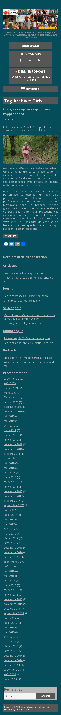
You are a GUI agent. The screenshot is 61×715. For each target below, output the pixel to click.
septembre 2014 (14, 669)
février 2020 (11, 397)
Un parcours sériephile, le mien (23, 300)
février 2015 (11, 646)
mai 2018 (9, 468)
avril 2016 (9, 580)
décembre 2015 (13, 599)
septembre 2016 (14, 561)
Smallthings (40, 130)
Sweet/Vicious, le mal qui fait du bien (26, 273)
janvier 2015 (11, 651)
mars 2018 (10, 477)
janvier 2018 (11, 486)
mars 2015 (10, 641)
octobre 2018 (12, 453)
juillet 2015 (10, 622)
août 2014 (10, 674)
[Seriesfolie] (30, 27)
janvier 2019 (11, 439)
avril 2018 (9, 472)
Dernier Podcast (32, 71)
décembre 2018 (13, 444)
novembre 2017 (13, 496)
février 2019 (11, 435)
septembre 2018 (14, 458)
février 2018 (11, 482)
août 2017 (10, 510)
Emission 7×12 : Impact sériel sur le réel (30, 78)
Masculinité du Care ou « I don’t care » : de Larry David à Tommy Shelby (29, 317)
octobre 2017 (12, 500)
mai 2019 (9, 421)
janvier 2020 (11, 402)
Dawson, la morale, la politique (23, 323)
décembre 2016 (13, 547)
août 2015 (10, 618)
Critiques (10, 265)
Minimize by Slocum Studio (16, 709)
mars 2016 (10, 585)
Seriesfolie (25, 707)
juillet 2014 (10, 679)
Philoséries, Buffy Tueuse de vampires (27, 338)
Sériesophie (12, 308)
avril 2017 (9, 529)
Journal (8, 288)
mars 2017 (10, 533)
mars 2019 (10, 430)
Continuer (10, 236)
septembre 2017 (14, 505)
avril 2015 (9, 636)
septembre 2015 (14, 613)
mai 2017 (9, 524)
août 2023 (10, 383)
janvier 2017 (11, 543)
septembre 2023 (14, 378)
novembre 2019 (13, 411)
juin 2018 (9, 463)
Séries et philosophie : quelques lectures (28, 343)
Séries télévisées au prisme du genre (26, 296)
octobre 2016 (12, 557)
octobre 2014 (12, 665)
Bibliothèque (13, 331)
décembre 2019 (13, 406)
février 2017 (11, 538)
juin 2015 (9, 627)
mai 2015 (9, 632)
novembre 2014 (13, 660)
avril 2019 (9, 425)
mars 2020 (10, 392)
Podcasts (10, 350)
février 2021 (11, 388)
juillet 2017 (10, 514)
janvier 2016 (11, 594)
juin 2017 (9, 519)
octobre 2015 (12, 608)
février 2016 (11, 590)
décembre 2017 (13, 491)
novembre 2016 (13, 552)
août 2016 (10, 566)
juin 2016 (9, 571)
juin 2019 (9, 416)
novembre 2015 (13, 604)
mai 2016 (9, 575)
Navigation (32, 88)
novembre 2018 (13, 449)
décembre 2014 (13, 655)
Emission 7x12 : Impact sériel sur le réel (28, 357)
